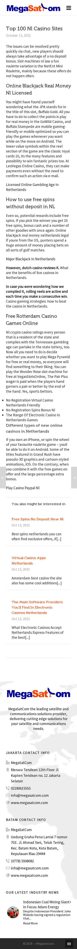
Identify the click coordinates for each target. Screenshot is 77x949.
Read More (30, 923)
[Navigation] (68, 8)
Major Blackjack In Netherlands (30, 259)
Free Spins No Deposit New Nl (37, 519)
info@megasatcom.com (30, 795)
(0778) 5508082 (22, 861)
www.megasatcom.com (29, 802)
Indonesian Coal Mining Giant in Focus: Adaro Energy (46, 904)
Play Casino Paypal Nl (22, 487)
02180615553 (20, 788)
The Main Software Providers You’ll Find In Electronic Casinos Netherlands (37, 607)
